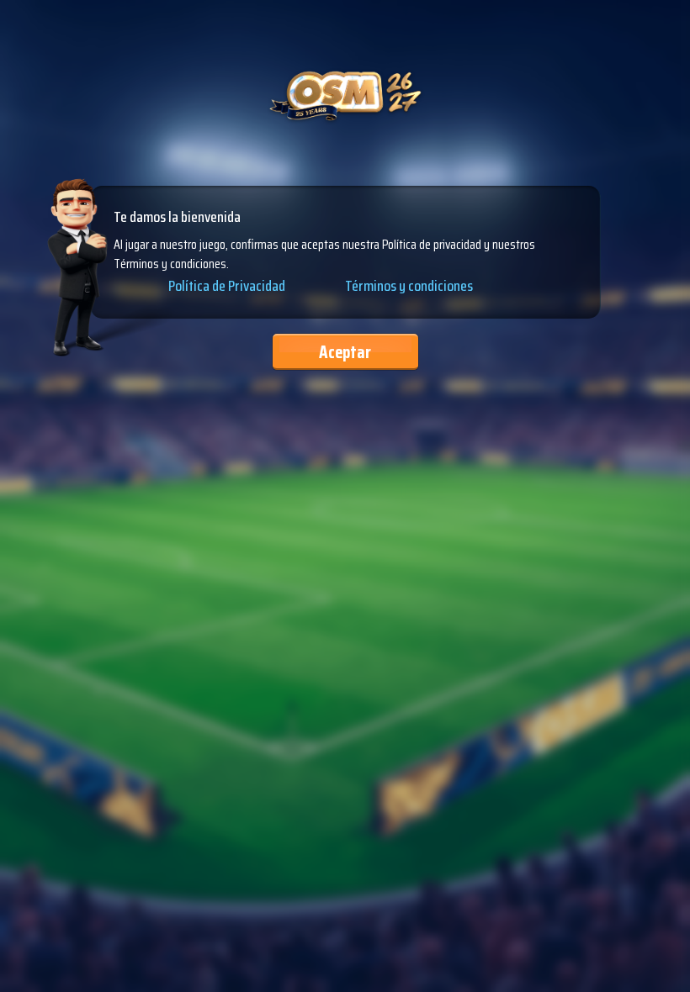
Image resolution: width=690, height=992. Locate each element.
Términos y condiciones (409, 286)
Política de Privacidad (226, 287)
